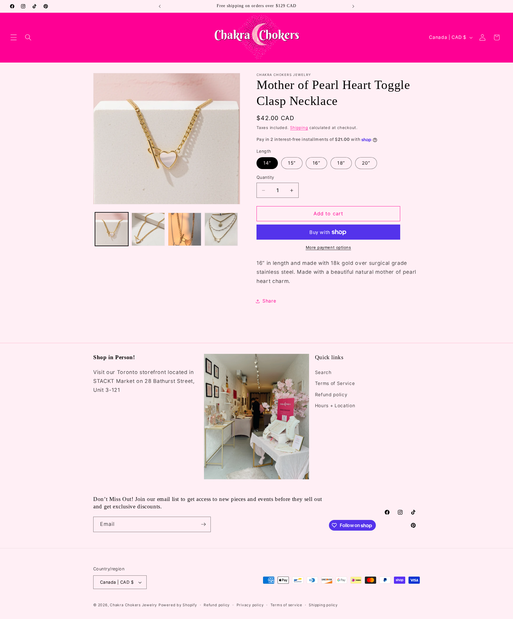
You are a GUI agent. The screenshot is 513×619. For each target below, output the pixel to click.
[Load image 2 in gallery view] (148, 229)
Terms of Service (335, 383)
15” (291, 163)
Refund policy (331, 394)
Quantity (265, 177)
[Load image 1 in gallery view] (111, 229)
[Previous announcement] (159, 6)
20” (366, 163)
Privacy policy (250, 605)
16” (316, 163)
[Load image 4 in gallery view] (221, 229)
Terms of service (286, 605)
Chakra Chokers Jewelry (133, 605)
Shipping (299, 127)
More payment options (328, 247)
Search (323, 372)
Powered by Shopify (178, 605)
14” (267, 163)
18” (341, 163)
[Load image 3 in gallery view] (184, 229)
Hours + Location (335, 405)
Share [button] (269, 301)
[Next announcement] (353, 6)
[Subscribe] (203, 524)
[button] (14, 37)
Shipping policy (323, 605)
